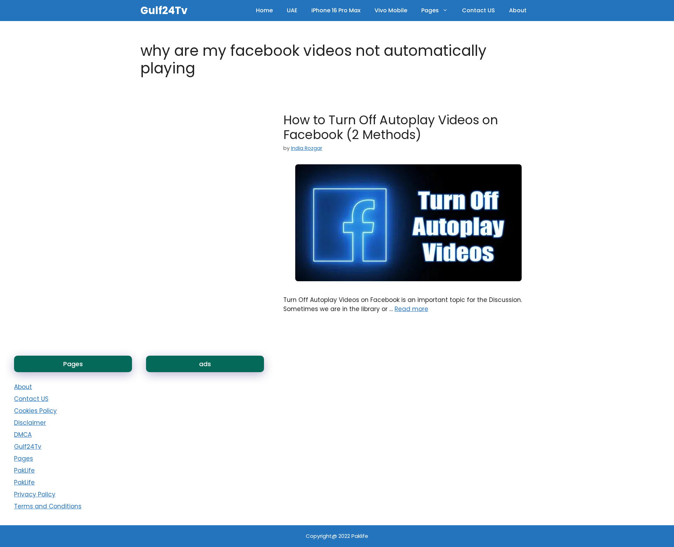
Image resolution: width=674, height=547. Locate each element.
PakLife (24, 470)
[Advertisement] (184, 398)
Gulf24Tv (163, 11)
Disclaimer (30, 423)
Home (264, 10)
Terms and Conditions (47, 506)
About (518, 10)
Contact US (478, 10)
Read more (411, 309)
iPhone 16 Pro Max (336, 10)
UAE (292, 10)
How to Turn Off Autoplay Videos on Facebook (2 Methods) (390, 127)
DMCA (23, 434)
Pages (430, 10)
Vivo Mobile (391, 10)
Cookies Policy (35, 411)
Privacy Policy (34, 494)
